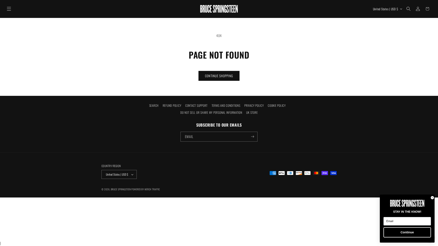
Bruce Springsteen (121, 189)
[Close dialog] (432, 197)
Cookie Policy (277, 105)
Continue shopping (219, 75)
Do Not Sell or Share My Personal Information (211, 112)
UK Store (252, 112)
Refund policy (172, 105)
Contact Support (196, 105)
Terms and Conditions (226, 105)
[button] (9, 8)
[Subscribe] (252, 137)
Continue (407, 232)
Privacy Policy (254, 105)
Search (154, 105)
